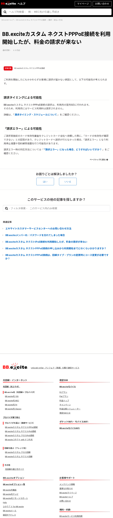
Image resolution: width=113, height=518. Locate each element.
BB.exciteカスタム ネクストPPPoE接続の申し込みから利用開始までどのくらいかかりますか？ (55, 248)
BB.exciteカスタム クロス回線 (17, 452)
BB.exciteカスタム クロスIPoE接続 (19, 435)
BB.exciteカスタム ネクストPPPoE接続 (31, 20)
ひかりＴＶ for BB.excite (13, 506)
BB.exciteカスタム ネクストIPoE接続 (20, 431)
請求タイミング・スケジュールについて (36, 114)
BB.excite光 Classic (13, 409)
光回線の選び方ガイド (14, 469)
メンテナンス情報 (67, 484)
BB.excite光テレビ (10, 494)
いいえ (68, 181)
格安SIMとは (64, 413)
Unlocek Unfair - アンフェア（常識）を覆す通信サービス (55, 368)
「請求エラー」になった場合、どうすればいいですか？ (73, 149)
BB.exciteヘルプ (7, 20)
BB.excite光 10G (12, 396)
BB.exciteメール (9, 511)
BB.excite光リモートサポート (15, 498)
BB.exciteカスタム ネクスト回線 (18, 456)
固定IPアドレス (9, 515)
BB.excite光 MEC (12, 401)
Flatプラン (63, 396)
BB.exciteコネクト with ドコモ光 (19, 440)
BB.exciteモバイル (67, 387)
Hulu (5, 502)
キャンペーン (65, 405)
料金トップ (64, 401)
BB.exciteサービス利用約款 (71, 516)
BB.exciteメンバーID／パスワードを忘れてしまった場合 (35, 235)
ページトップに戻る (98, 160)
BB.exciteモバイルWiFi (69, 428)
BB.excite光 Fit (11, 405)
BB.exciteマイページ (68, 493)
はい (45, 181)
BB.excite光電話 (9, 490)
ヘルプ (21, 3)
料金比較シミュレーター (69, 409)
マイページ (83, 3)
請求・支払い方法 (55, 20)
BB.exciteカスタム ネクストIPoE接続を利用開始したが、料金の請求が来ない (46, 241)
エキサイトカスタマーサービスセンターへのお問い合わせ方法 (38, 228)
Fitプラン (63, 392)
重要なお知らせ (66, 488)
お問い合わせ (102, 3)
